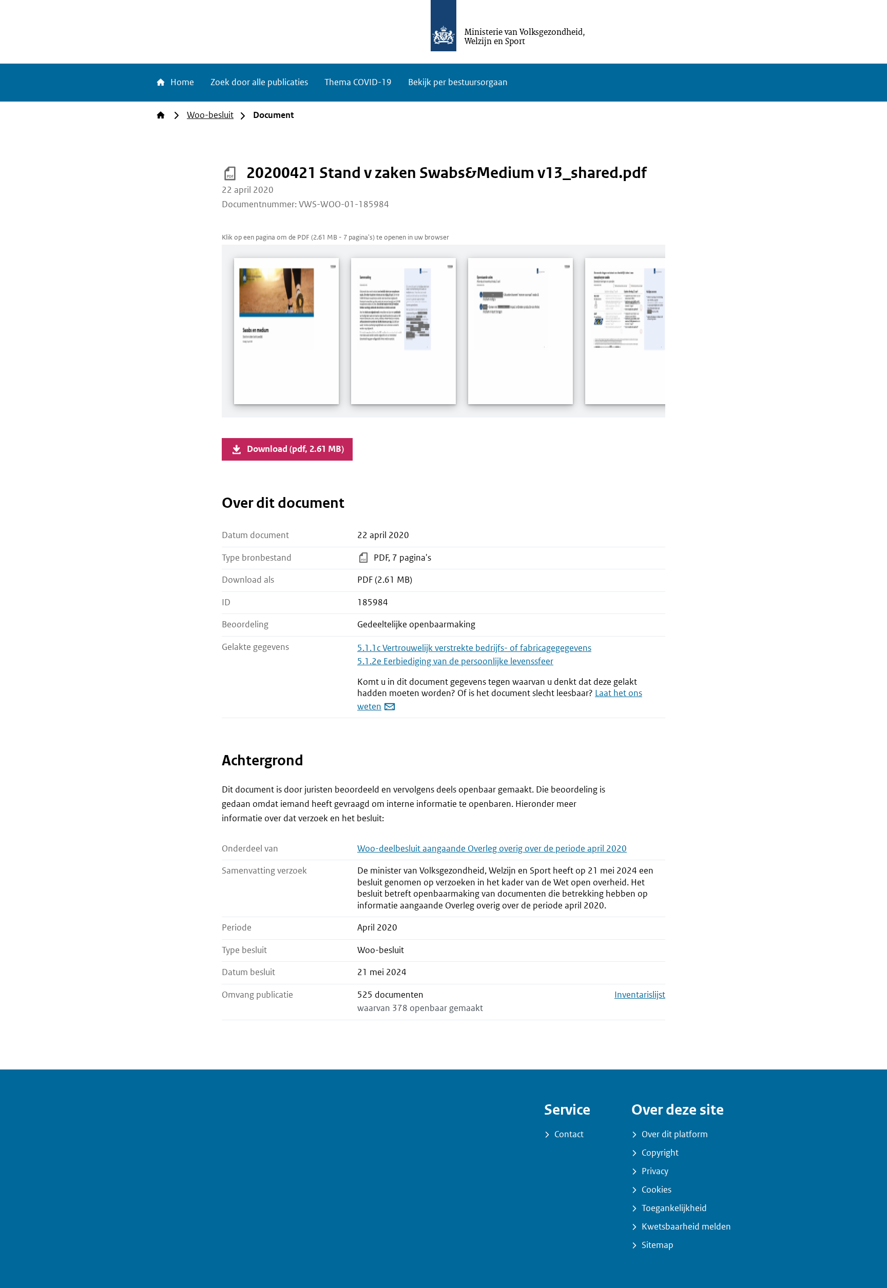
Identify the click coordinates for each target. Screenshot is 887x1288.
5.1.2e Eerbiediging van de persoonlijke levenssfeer (455, 661)
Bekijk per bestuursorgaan (458, 82)
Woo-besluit (210, 115)
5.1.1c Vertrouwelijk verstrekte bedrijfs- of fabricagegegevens (474, 648)
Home (181, 82)
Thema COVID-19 (358, 82)
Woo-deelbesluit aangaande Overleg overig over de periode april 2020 (492, 848)
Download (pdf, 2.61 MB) (295, 449)
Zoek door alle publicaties (259, 82)
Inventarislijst (639, 994)
